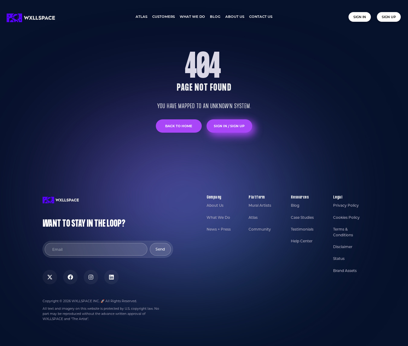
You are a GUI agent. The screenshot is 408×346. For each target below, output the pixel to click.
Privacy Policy (346, 205)
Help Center (302, 241)
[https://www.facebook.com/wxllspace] (70, 277)
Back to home (178, 126)
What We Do (218, 217)
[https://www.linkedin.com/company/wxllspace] (111, 277)
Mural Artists (260, 205)
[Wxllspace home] (31, 17)
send (160, 249)
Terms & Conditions (343, 232)
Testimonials (302, 229)
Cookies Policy (346, 217)
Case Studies (302, 217)
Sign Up (389, 17)
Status (339, 258)
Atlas (253, 217)
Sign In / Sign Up (229, 126)
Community (260, 229)
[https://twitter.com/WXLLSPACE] (50, 277)
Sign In (359, 17)
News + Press (219, 229)
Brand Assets (345, 270)
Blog (295, 205)
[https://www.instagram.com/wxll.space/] (91, 277)
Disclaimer (342, 246)
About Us (215, 205)
